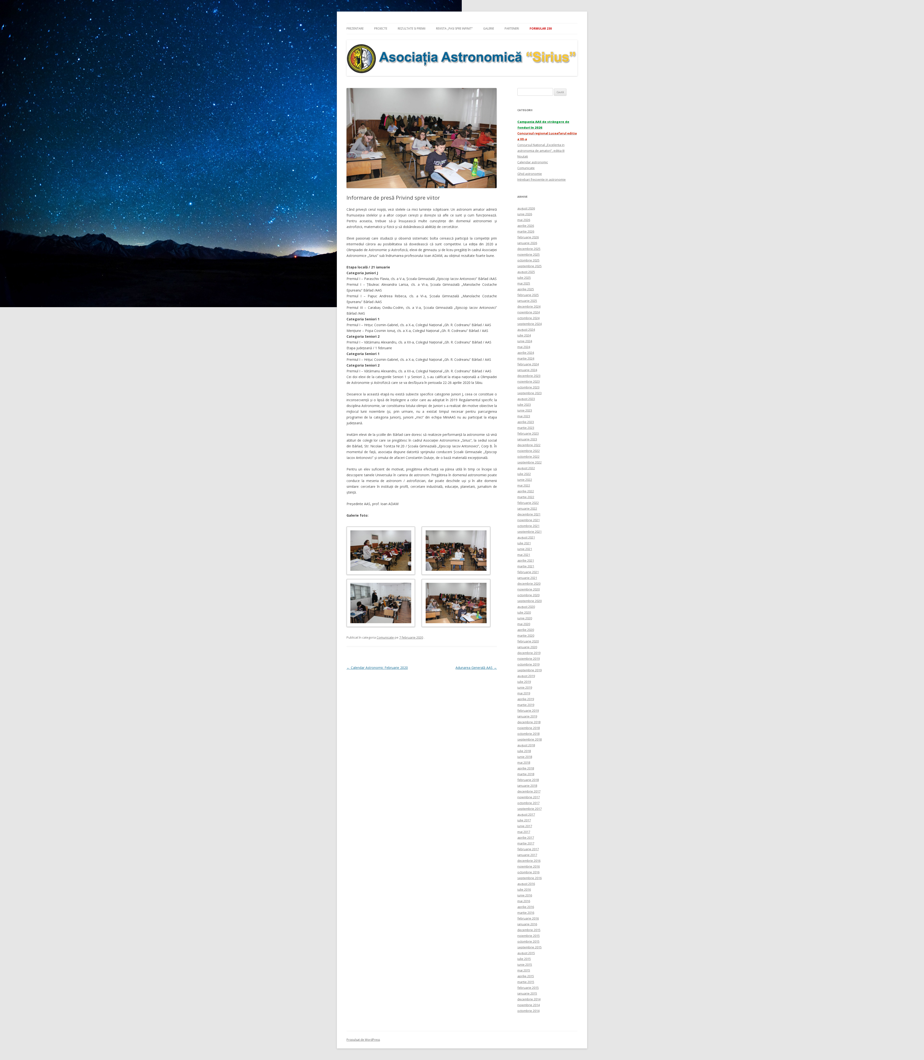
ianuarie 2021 (527, 578)
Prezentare (355, 28)
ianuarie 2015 (527, 993)
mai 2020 (523, 624)
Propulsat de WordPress (363, 1040)
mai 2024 (523, 347)
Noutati (522, 156)
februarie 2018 (528, 780)
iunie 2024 (524, 341)
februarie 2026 (528, 237)
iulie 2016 (524, 889)
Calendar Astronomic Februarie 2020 (377, 667)
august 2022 (526, 468)
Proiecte (380, 28)
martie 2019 (525, 705)
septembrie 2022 (529, 462)
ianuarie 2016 (527, 924)
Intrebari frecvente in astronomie (541, 179)
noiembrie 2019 (528, 658)
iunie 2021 (524, 549)
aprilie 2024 (525, 352)
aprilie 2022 (525, 491)
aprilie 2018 (525, 768)
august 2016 (526, 884)
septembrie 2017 (529, 808)
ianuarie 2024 (527, 370)
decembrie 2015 (528, 930)
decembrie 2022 (528, 445)
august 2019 (526, 676)
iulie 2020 (524, 612)
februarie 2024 (528, 364)
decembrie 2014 (528, 999)
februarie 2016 (528, 918)
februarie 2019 (528, 710)
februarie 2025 (528, 295)
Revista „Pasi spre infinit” (454, 28)
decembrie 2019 (528, 653)
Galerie (488, 28)
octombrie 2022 (528, 456)
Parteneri (512, 28)
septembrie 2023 (529, 393)
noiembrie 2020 (528, 589)
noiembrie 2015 (528, 935)
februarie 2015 (528, 987)
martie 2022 (525, 497)
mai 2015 (523, 970)
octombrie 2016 (528, 872)
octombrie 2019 (528, 664)
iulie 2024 (524, 335)
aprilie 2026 (525, 225)
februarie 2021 (528, 572)
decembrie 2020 (528, 583)
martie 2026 (525, 231)
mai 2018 (523, 762)
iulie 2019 (524, 681)
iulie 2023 (524, 404)
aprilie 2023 (525, 422)
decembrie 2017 (528, 791)
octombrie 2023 (528, 387)
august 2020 (526, 606)
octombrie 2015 (528, 941)
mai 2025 (523, 283)
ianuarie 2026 (527, 243)
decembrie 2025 (528, 249)
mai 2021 (523, 554)
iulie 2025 (524, 277)
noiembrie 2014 (528, 1005)
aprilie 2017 (525, 837)
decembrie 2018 (528, 722)
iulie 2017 (524, 820)
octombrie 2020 (528, 595)
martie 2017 (525, 843)
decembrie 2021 (528, 514)
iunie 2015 (524, 964)
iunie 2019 (524, 687)
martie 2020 (525, 635)
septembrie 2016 (529, 878)
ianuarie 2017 (527, 855)
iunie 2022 (524, 479)
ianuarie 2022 (527, 508)
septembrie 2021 (529, 531)
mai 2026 (523, 220)
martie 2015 (525, 982)
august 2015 (526, 953)
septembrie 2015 (529, 947)
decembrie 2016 (528, 860)
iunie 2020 (524, 618)
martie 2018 (525, 774)
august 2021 (526, 537)
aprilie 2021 (525, 560)
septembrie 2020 (529, 601)
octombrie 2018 (528, 733)
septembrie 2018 (529, 739)
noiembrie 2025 (528, 254)
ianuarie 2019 (527, 716)
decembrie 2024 (528, 306)
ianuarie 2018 (527, 785)
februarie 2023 (528, 433)
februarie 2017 (528, 849)
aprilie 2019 (525, 699)
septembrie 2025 (529, 266)
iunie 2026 (524, 214)
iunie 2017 (524, 826)
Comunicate (385, 637)
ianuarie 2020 (527, 647)
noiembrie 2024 (528, 312)
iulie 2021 (524, 543)
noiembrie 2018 (528, 728)
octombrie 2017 (528, 803)
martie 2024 (525, 358)
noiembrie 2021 (528, 520)
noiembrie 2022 (528, 451)
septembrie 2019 (529, 670)
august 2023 (526, 399)
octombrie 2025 (528, 260)
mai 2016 (523, 901)
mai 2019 (523, 693)
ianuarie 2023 (527, 439)
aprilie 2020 (525, 630)
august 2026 (526, 208)
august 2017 (526, 814)
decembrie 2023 (528, 376)
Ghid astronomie (529, 173)
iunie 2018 (524, 757)
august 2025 (526, 272)
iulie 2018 (524, 751)
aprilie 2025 (525, 289)
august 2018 (526, 745)
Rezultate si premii (411, 28)
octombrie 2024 (528, 318)
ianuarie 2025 (527, 300)
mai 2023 (523, 416)
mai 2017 (523, 832)
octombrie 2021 (528, 526)
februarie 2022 (528, 503)
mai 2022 (523, 485)
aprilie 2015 (525, 976)
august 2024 (526, 329)
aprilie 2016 (525, 907)
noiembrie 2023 (528, 381)
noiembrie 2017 (528, 797)
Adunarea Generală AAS (476, 667)
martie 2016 (525, 912)
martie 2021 (525, 566)
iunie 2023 (524, 410)
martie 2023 (525, 427)
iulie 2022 (524, 474)
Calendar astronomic (532, 162)
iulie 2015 (524, 959)
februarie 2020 (528, 641)
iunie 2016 (524, 895)
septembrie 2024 (529, 324)
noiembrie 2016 (528, 866)
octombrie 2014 (528, 1011)
